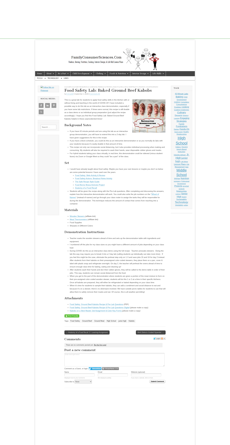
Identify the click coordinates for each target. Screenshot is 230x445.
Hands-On (184, 129)
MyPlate (177, 179)
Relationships (181, 191)
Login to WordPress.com (110, 368)
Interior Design (139, 73)
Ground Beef (87, 321)
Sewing (184, 197)
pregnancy (177, 181)
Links (66, 78)
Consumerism (181, 104)
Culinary (67, 87)
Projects (178, 186)
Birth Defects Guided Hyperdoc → (151, 332)
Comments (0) (95, 94)
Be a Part (62, 73)
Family (181, 124)
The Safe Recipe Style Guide (87, 182)
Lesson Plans (180, 164)
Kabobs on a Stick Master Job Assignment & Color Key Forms (96, 311)
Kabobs (132, 321)
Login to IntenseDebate (95, 368)
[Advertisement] (115, 20)
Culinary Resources (80, 87)
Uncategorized (152, 87)
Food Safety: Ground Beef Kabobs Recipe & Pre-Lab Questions (96, 304)
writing (186, 205)
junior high (122, 321)
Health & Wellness (120, 87)
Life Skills (157, 73)
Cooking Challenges (181, 110)
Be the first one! (100, 345)
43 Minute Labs (181, 94)
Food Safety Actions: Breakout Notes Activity (93, 178)
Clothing (99, 73)
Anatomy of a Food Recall (86, 188)
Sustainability (181, 199)
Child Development (81, 73)
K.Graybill (69, 94)
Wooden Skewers (77, 216)
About (49, 73)
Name (66, 372)
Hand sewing (178, 132)
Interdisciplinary (180, 155)
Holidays (178, 147)
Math (186, 167)
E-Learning (92, 87)
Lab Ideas (184, 162)
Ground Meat (99, 321)
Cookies (177, 107)
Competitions (185, 102)
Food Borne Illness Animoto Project (90, 185)
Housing (185, 147)
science (178, 194)
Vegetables (179, 205)
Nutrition (185, 178)
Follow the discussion (163, 338)
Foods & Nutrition (118, 73)
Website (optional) (138, 372)
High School (111, 321)
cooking (185, 107)
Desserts (178, 115)
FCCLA (39, 78)
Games (176, 129)
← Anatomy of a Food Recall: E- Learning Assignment (87, 332)
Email (100, 372)
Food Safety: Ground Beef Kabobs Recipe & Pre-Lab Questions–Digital (100, 307)
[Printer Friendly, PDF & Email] (71, 316)
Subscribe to (69, 382)
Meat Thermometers (78, 219)
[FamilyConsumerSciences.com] (115, 55)
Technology (53, 78)
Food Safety (75, 321)
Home (39, 73)
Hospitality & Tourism (136, 87)
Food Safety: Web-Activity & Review (90, 175)
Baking (179, 96)
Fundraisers (181, 126)
